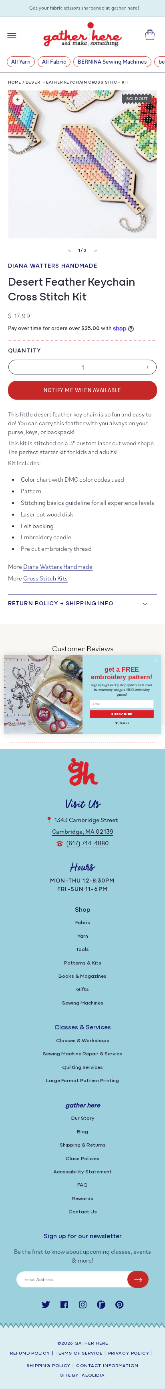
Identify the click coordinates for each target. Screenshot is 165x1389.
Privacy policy (128, 1353)
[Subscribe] (138, 1279)
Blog (82, 1132)
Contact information (107, 1366)
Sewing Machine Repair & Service (82, 1054)
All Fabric (54, 61)
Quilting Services (82, 1067)
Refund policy (30, 1353)
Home (14, 82)
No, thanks (122, 723)
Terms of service (79, 1353)
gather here (91, 1343)
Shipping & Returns (83, 1145)
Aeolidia (93, 1375)
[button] (82, 603)
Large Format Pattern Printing (82, 1080)
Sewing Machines (82, 1003)
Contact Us (82, 1212)
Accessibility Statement (82, 1172)
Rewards (82, 1198)
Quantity (24, 351)
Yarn (82, 936)
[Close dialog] (155, 660)
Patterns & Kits (82, 963)
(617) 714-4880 (87, 843)
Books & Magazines (82, 976)
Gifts (82, 989)
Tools (82, 949)
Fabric (82, 922)
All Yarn (20, 61)
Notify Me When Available (82, 389)
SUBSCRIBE (122, 714)
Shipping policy (48, 1366)
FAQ (82, 1185)
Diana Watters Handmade (52, 266)
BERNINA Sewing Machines (112, 61)
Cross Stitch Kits (45, 578)
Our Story (82, 1118)
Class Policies (82, 1158)
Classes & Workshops (82, 1040)
